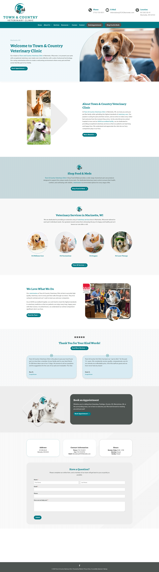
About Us (47, 25)
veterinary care (123, 114)
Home (40, 25)
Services (56, 25)
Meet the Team (33, 315)
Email (36, 486)
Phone (36, 493)
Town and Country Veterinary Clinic (31, 56)
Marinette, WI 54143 (147, 15)
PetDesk (81, 569)
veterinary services (84, 220)
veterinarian (77, 182)
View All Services (78, 265)
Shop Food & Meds (113, 25)
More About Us (89, 134)
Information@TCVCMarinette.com (122, 12)
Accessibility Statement (97, 569)
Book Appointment (94, 25)
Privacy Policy (87, 569)
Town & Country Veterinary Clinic (94, 112)
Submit (38, 517)
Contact (82, 25)
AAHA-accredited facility (106, 121)
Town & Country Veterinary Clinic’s (56, 178)
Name (36, 479)
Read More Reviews (78, 348)
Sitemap (105, 569)
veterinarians (33, 293)
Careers (74, 25)
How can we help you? (41, 500)
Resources (64, 25)
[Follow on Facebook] (79, 565)
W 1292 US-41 (145, 12)
